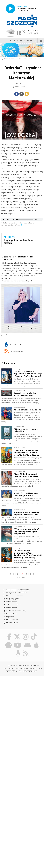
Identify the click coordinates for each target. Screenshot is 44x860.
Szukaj (34, 40)
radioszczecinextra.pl (13, 605)
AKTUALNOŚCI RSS (16, 351)
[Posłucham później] (21, 225)
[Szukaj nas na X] (17, 634)
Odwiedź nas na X (18, 40)
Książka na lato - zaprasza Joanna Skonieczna (17, 258)
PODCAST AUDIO (16, 344)
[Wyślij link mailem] (27, 94)
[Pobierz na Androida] (27, 642)
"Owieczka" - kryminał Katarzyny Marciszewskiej (22, 73)
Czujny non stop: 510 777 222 (16, 593)
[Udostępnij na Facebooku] (16, 94)
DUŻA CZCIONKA (12, 620)
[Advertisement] (22, 701)
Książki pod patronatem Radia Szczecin (18, 241)
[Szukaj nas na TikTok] (34, 634)
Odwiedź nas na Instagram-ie (21, 40)
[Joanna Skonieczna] (22, 308)
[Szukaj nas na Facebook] (9, 634)
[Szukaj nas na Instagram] (26, 634)
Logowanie (10, 617)
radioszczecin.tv (11, 608)
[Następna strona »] (33, 574)
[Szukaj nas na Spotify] (8, 642)
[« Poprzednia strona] (10, 574)
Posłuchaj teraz (11, 614)
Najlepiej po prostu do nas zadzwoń (11, 40)
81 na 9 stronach (22, 577)
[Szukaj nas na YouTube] (18, 642)
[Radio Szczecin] (22, 20)
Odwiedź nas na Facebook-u (14, 40)
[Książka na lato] (22, 50)
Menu (40, 40)
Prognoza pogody (12, 599)
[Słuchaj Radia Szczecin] (10, 8)
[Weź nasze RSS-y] (26, 650)
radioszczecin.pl (11, 602)
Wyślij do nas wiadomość (31, 40)
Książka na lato (21, 59)
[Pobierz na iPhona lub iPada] (36, 642)
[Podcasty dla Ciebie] (18, 650)
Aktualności (32, 59)
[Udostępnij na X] (21, 94)
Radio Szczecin (9, 59)
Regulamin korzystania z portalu (24, 668)
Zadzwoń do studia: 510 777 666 (17, 590)
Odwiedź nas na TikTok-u (24, 40)
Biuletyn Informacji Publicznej (16, 611)
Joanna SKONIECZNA (21, 87)
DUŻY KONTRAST (12, 623)
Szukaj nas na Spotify (28, 40)
